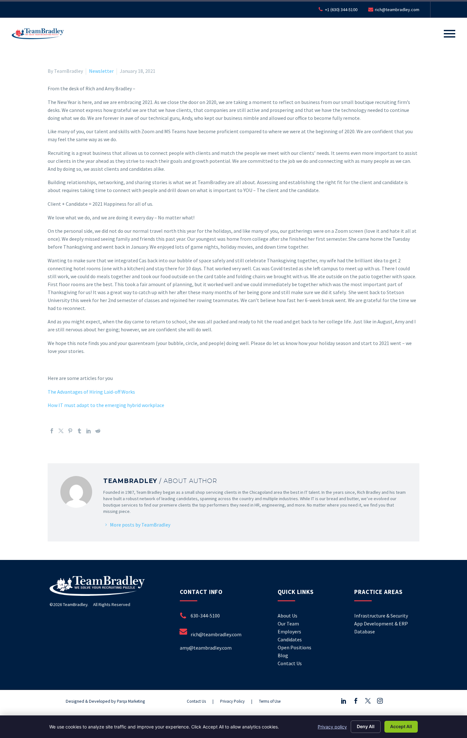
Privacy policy (332, 726)
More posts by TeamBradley (140, 524)
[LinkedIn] (88, 430)
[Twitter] (61, 430)
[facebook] (356, 701)
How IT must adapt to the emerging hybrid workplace (106, 405)
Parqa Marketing (131, 701)
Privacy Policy (232, 701)
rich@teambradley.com (397, 9)
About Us (287, 615)
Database (364, 631)
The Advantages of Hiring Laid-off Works (91, 392)
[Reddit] (97, 430)
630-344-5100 (205, 615)
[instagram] (380, 701)
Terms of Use (270, 701)
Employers (289, 631)
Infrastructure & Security (381, 615)
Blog (283, 655)
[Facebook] (51, 430)
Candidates (290, 639)
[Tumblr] (79, 430)
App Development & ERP (381, 623)
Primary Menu (449, 33)
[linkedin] (344, 701)
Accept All (401, 726)
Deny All (366, 726)
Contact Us (290, 663)
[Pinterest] (70, 430)
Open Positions (294, 647)
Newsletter (101, 71)
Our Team (288, 623)
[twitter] (368, 701)
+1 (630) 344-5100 (341, 9)
